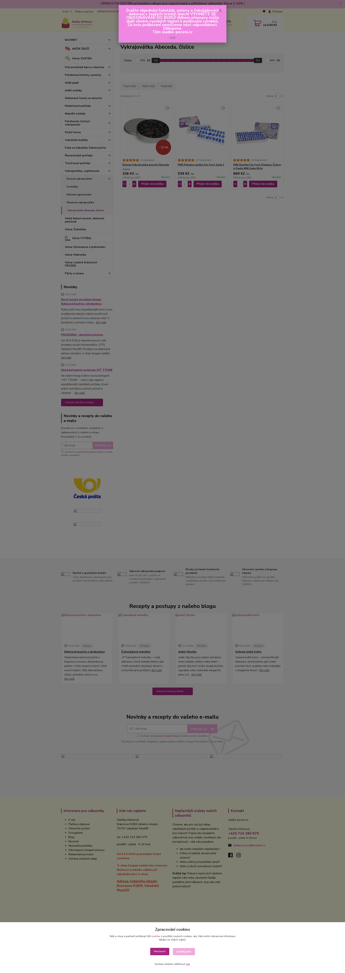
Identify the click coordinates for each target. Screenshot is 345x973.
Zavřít (172, 37)
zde (188, 964)
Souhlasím (184, 952)
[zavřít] (220, 11)
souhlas (155, 936)
